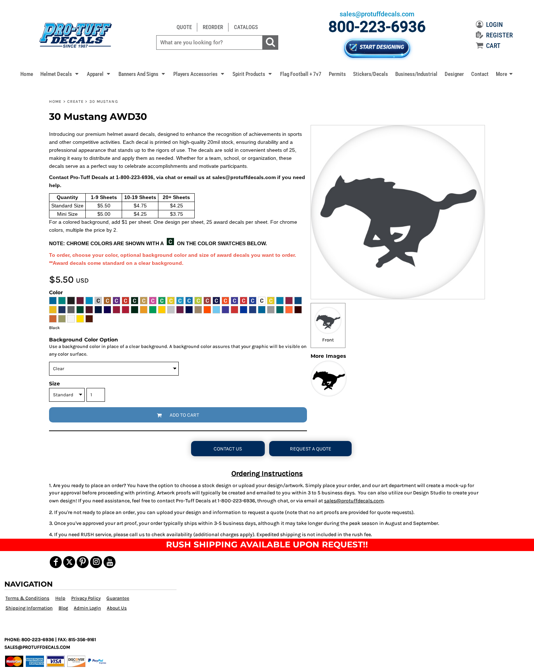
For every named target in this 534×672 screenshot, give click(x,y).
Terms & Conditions (27, 598)
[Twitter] (69, 562)
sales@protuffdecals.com (354, 501)
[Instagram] (96, 562)
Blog (63, 608)
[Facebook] (56, 562)
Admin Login (87, 608)
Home (55, 101)
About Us (117, 608)
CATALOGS (246, 27)
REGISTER (499, 35)
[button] (60, 74)
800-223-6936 (377, 27)
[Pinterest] (83, 562)
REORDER (213, 27)
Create (75, 101)
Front (328, 340)
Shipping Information (29, 608)
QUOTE (184, 27)
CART (493, 45)
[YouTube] (110, 562)
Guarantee (117, 598)
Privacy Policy (86, 598)
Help (60, 598)
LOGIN (494, 24)
